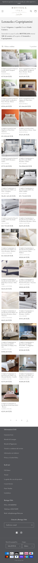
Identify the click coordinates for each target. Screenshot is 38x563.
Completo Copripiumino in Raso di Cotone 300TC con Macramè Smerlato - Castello (9, 375)
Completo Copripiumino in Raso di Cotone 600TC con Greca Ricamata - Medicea (9, 249)
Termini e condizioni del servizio (13, 448)
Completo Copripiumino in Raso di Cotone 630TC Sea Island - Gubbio (26, 189)
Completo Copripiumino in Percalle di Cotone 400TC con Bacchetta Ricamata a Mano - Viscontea (10, 313)
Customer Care (8, 435)
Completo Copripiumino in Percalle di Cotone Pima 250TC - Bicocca (10, 405)
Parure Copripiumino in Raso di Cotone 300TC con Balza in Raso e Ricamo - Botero (27, 70)
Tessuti (6, 475)
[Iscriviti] (31, 525)
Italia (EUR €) (12, 546)
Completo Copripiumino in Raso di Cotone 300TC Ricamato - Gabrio (26, 160)
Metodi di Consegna (10, 439)
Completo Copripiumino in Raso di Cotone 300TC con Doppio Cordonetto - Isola (26, 375)
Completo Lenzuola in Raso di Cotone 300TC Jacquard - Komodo (10, 70)
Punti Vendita (8, 488)
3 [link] (27, 420)
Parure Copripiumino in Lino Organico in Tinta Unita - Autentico (26, 100)
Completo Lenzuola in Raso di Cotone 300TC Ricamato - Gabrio (10, 160)
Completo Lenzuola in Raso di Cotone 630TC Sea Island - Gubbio (10, 219)
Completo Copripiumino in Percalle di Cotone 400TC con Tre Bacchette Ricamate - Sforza (27, 219)
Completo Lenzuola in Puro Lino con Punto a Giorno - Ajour (27, 129)
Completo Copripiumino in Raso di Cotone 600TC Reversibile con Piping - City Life (9, 345)
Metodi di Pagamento (10, 444)
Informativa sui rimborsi (11, 453)
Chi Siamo (7, 470)
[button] (2, 11)
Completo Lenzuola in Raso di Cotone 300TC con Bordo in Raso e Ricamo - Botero (10, 100)
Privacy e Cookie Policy (11, 457)
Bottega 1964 (20, 560)
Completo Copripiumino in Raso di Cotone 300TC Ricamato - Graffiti (26, 312)
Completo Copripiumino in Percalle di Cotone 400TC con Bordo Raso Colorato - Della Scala (10, 282)
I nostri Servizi (8, 484)
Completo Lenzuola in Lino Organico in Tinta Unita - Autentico (9, 130)
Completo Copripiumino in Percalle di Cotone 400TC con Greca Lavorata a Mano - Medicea (27, 250)
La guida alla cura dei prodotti (13, 479)
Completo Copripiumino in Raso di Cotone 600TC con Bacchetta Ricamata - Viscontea (27, 281)
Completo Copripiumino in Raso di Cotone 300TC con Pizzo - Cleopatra (9, 189)
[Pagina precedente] (11, 420)
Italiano (26, 546)
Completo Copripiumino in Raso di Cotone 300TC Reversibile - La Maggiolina (26, 344)
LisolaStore (7, 493)
